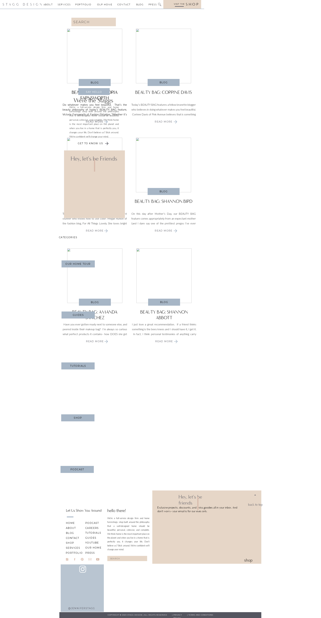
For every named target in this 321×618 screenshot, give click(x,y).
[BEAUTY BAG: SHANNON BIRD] (163, 165)
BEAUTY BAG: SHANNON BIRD (163, 201)
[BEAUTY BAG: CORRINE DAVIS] (163, 56)
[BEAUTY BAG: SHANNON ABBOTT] (164, 275)
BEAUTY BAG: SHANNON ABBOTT (164, 314)
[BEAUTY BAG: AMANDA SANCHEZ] (94, 275)
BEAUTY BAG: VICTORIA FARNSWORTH (95, 95)
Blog (163, 82)
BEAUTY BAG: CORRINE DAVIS (163, 92)
